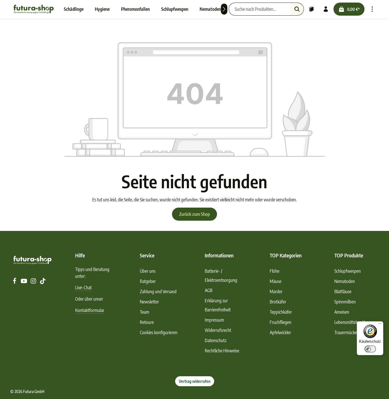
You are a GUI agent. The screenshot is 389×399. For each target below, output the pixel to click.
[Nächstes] (224, 9)
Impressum (214, 320)
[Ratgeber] (311, 9)
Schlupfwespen (347, 271)
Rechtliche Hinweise (222, 350)
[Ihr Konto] (325, 9)
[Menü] (379, 324)
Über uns (147, 271)
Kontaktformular (89, 310)
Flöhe (274, 271)
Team (144, 312)
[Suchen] (297, 9)
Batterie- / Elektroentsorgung (221, 275)
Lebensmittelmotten (351, 322)
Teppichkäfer (281, 312)
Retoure (147, 322)
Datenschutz (215, 340)
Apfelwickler (280, 332)
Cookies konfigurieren (158, 332)
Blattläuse (342, 291)
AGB (208, 290)
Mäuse (275, 281)
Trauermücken (346, 332)
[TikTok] (43, 282)
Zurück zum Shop (194, 214)
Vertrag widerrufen (194, 381)
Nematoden (344, 281)
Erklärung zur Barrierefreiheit (218, 305)
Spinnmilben (345, 302)
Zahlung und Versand (158, 291)
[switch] (370, 349)
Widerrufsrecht (218, 330)
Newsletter (149, 302)
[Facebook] (15, 282)
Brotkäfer (278, 302)
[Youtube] (24, 282)
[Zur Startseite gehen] (33, 9)
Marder (276, 291)
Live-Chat (83, 287)
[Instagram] (33, 282)
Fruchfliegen (280, 322)
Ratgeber (148, 281)
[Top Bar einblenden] (372, 9)
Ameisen (341, 312)
